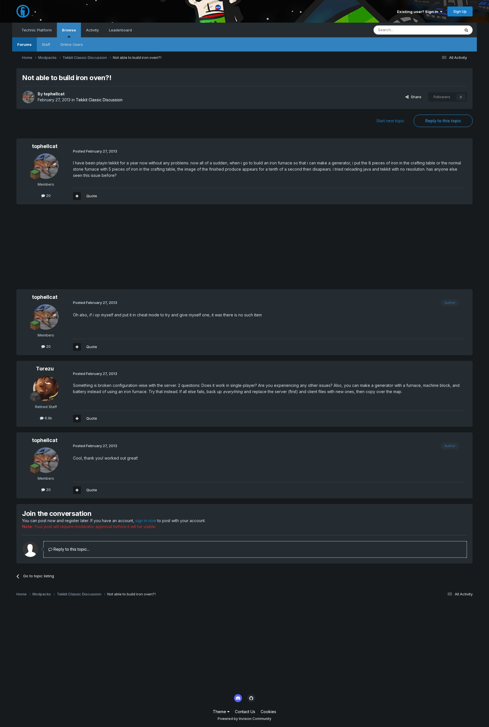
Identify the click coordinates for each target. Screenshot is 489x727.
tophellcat (54, 93)
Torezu (45, 369)
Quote (91, 196)
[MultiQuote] (77, 196)
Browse (69, 30)
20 (48, 195)
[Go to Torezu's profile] (46, 388)
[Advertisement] (119, 249)
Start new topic (390, 120)
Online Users (71, 44)
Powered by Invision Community (244, 719)
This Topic (443, 30)
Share (415, 97)
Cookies (268, 711)
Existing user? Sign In (418, 11)
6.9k (48, 418)
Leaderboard (120, 30)
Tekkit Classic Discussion (99, 99)
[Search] (466, 30)
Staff (46, 44)
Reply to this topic (443, 120)
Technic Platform (37, 30)
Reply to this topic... (70, 549)
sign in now (145, 520)
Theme (220, 711)
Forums (24, 44)
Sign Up (460, 11)
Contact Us (245, 711)
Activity (92, 30)
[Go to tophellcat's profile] (28, 97)
